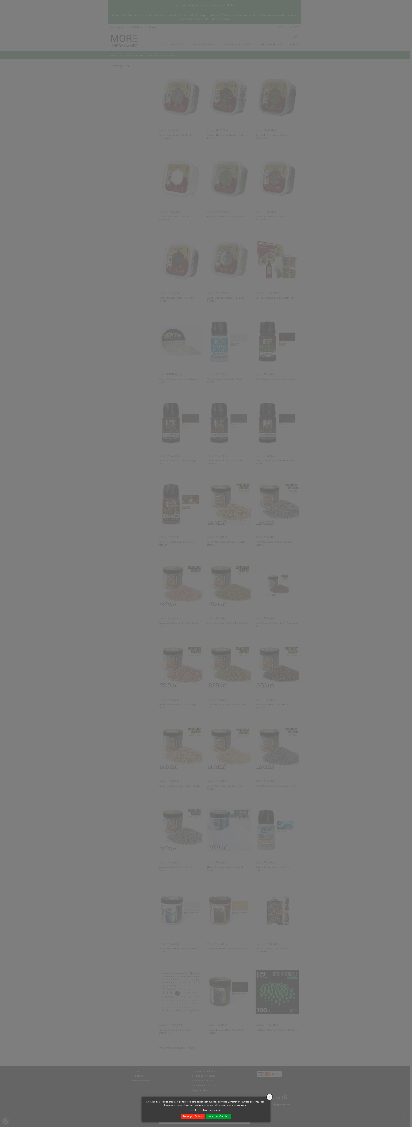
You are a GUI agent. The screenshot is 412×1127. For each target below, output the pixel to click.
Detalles (194, 1110)
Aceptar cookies (219, 1116)
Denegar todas (192, 1116)
